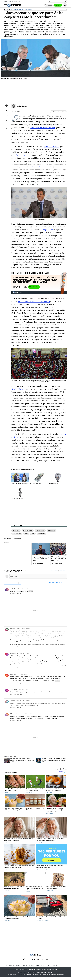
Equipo (37, 965)
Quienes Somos (16, 965)
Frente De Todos (17, 533)
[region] (35, 670)
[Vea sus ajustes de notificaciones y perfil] (65, 5)
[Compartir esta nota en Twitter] (6, 110)
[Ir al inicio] (14, 5)
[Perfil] (35, 955)
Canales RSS (9, 965)
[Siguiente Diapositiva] (65, 554)
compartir (56, 593)
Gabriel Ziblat (16, 530)
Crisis (26, 533)
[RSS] (42, 960)
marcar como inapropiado (62, 594)
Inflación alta (35, 167)
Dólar (33, 533)
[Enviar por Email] (6, 121)
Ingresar (49, 5)
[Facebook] (24, 960)
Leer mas (63, 665)
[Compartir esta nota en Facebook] (6, 105)
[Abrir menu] (5, 5)
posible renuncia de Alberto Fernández (34, 301)
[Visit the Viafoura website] (63, 769)
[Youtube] (33, 960)
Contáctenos (24, 965)
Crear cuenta (62, 570)
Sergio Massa (47, 229)
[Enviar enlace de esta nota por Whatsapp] (6, 116)
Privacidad (31, 965)
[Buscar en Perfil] (65, 1)
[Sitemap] (47, 960)
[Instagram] (38, 960)
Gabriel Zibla (22, 106)
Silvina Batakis (21, 155)
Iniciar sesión (54, 570)
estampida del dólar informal (42, 127)
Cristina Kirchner (18, 389)
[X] (29, 960)
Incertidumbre (41, 533)
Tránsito (54, 965)
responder (12, 593)
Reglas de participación (45, 965)
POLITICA (7, 9)
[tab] (12, 582)
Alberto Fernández (51, 146)
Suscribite (57, 5)
